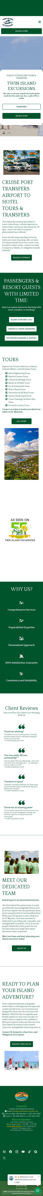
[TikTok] (29, 1151)
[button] (39, 22)
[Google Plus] (36, 1151)
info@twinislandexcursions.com (25, 1111)
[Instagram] (17, 1151)
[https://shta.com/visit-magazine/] (21, 530)
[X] (4, 1158)
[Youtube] (23, 1151)
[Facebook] (10, 1151)
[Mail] (4, 1151)
